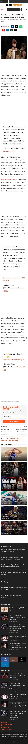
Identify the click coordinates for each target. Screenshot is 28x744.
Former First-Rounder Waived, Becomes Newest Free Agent (17, 617)
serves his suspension (9, 180)
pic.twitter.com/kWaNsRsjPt (13, 360)
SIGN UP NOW (14, 421)
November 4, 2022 (9, 151)
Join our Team (6, 724)
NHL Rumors (13, 440)
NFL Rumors (11, 438)
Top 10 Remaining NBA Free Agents (11, 456)
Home (2, 9)
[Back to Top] (14, 742)
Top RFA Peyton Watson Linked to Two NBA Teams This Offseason (12, 515)
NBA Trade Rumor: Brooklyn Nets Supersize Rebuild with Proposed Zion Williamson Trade (12, 529)
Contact (4, 722)
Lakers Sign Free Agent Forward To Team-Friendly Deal (13, 470)
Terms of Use (6, 729)
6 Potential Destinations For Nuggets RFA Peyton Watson (13, 485)
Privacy (4, 726)
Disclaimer (5, 727)
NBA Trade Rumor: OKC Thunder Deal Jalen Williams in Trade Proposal (13, 500)
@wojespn (6, 278)
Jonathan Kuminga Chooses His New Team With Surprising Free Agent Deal (17, 645)
